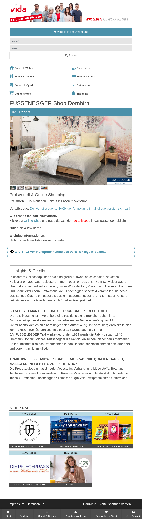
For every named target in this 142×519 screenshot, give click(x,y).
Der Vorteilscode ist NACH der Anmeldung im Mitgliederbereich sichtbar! (80, 208)
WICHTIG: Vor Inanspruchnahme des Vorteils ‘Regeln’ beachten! (62, 252)
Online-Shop (32, 220)
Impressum (16, 504)
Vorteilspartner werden (115, 504)
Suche (73, 55)
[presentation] (12, 150)
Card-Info (89, 504)
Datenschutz (35, 504)
